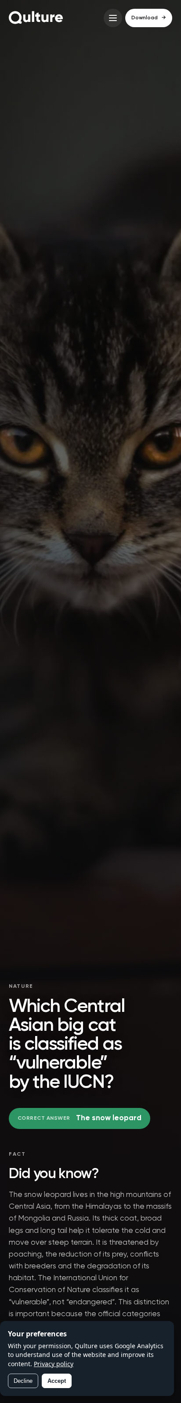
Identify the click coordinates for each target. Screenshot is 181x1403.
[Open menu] (113, 18)
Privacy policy (53, 1364)
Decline (23, 1381)
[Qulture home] (36, 18)
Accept (56, 1381)
